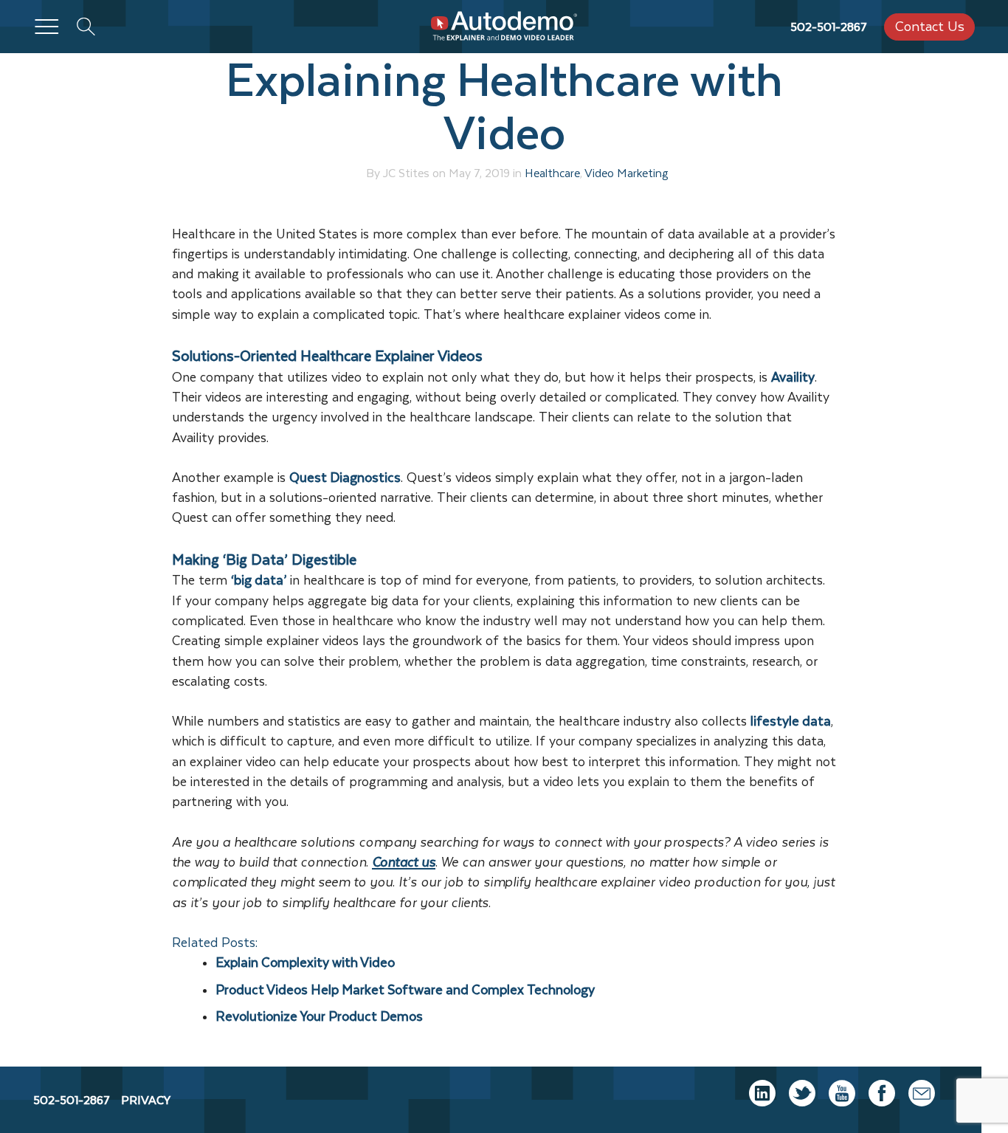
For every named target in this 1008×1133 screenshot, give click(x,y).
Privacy (145, 1099)
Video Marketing (626, 172)
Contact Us (929, 26)
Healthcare (552, 172)
